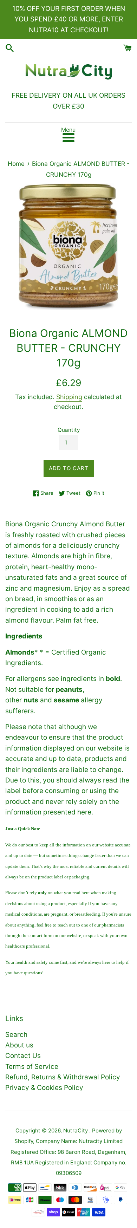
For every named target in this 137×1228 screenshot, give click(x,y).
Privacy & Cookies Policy (44, 1088)
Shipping (69, 397)
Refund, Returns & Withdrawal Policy (62, 1077)
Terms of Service (31, 1067)
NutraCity (76, 1130)
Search (16, 1035)
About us (19, 1045)
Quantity (69, 430)
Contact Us (23, 1056)
